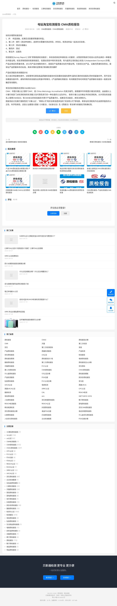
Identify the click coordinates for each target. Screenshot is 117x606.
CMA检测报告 (11, 441)
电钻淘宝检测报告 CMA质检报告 (59, 24)
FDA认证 (10, 461)
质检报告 (58, 3)
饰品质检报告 (11, 550)
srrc (43, 396)
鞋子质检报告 (83, 400)
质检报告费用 (9, 359)
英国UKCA (82, 385)
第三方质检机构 (10, 370)
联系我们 (50, 577)
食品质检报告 (11, 547)
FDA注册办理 (83, 419)
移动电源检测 (9, 407)
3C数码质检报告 (12, 432)
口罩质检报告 (9, 415)
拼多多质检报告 (94, 9)
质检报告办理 (83, 340)
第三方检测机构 (47, 347)
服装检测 (8, 392)
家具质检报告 (11, 492)
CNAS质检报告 (58, 29)
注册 (65, 213)
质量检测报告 (46, 351)
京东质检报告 (58, 9)
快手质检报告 (11, 499)
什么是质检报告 (10, 374)
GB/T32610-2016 (85, 396)
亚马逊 (81, 381)
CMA (6, 343)
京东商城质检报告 (48, 400)
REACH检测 (83, 392)
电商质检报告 (83, 359)
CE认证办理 (46, 374)
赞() (86, 29)
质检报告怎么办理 (85, 362)
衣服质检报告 (11, 534)
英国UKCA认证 (10, 389)
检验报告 (82, 355)
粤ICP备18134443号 (58, 597)
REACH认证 (46, 404)
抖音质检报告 (46, 407)
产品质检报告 (9, 351)
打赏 (66, 111)
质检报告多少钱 (47, 359)
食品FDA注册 (46, 411)
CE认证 (44, 355)
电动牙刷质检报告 (85, 411)
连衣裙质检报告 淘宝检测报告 (16, 142)
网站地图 (66, 593)
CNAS (44, 340)
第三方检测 (83, 343)
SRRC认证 (45, 389)
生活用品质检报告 (13, 524)
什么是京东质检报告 (86, 415)
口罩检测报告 (46, 9)
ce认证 (9, 438)
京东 (6, 347)
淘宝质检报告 (81, 9)
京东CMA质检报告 (85, 407)
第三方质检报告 (47, 362)
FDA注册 (45, 377)
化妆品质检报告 (12, 483)
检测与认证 (11, 512)
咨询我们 (67, 577)
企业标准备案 (46, 419)
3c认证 (9, 435)
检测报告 (36, 9)
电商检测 (45, 385)
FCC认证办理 (46, 381)
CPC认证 (82, 389)
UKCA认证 (8, 385)
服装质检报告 (9, 362)
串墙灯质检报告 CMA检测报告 (100, 142)
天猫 (43, 343)
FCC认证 (45, 366)
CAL (43, 392)
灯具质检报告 (46, 415)
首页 (18, 9)
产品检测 (82, 351)
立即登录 (53, 213)
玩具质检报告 (9, 381)
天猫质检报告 (70, 9)
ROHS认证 (10, 467)
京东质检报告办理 (11, 411)
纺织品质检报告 (12, 531)
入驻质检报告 (9, 400)
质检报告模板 (83, 374)
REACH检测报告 (10, 404)
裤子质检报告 (11, 537)
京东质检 (82, 366)
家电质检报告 (83, 404)
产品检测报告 (9, 377)
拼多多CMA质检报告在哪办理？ (44, 168)
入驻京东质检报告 (11, 419)
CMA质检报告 (6, 14)
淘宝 (80, 347)
